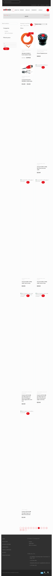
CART (38, 5)
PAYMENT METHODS (6, 555)
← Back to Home (46, 15)
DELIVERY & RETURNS (6, 544)
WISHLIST (47, 5)
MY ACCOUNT (34, 5)
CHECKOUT (42, 5)
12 (23, 529)
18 (24, 25)
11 (20, 529)
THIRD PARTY (31, 543)
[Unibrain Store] (7, 9)
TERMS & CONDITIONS (6, 549)
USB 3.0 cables (24, 391)
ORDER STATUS (5, 547)
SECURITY (4, 552)
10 (46, 528)
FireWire (6, 31)
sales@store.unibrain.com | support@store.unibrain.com (40, 562)
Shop (7, 15)
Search (19, 2)
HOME (3, 538)
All (27, 25)
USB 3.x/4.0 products (9, 33)
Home (5, 15)
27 (26, 25)
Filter (6, 48)
